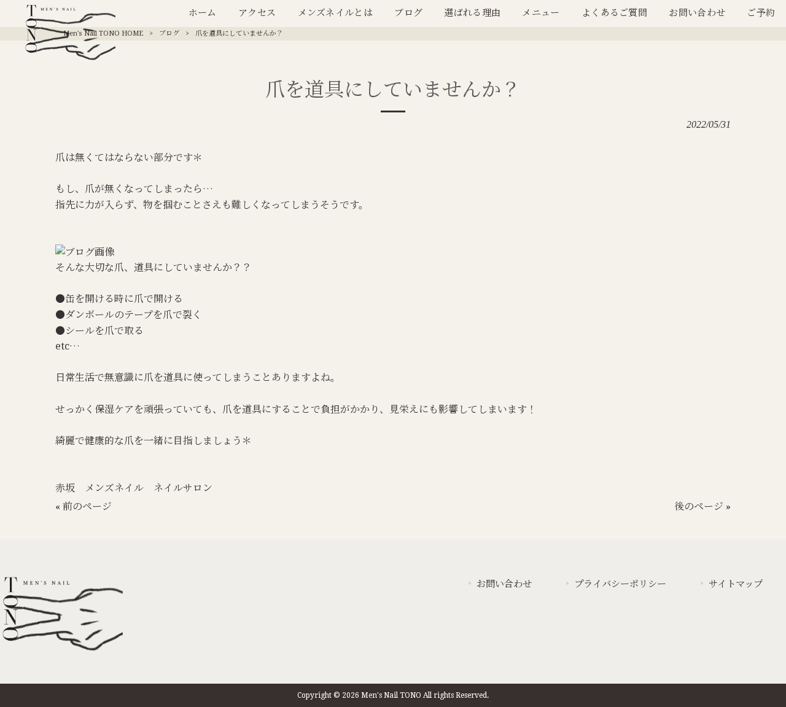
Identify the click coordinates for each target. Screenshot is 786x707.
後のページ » (702, 506)
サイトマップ (736, 584)
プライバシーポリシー (620, 584)
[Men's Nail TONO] (61, 651)
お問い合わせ (504, 584)
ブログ (169, 33)
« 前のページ (83, 506)
